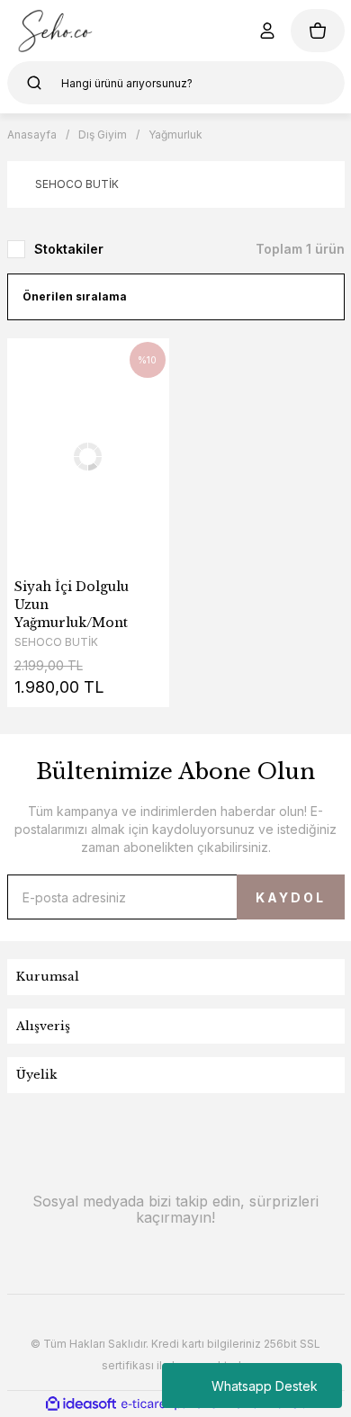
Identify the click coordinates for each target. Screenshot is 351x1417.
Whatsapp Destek (265, 1386)
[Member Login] (267, 30)
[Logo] (55, 30)
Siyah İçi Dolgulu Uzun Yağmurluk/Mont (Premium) (71, 605)
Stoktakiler (69, 248)
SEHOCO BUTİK (56, 642)
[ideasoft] (81, 1404)
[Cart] (318, 30)
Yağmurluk (175, 134)
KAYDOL (291, 897)
